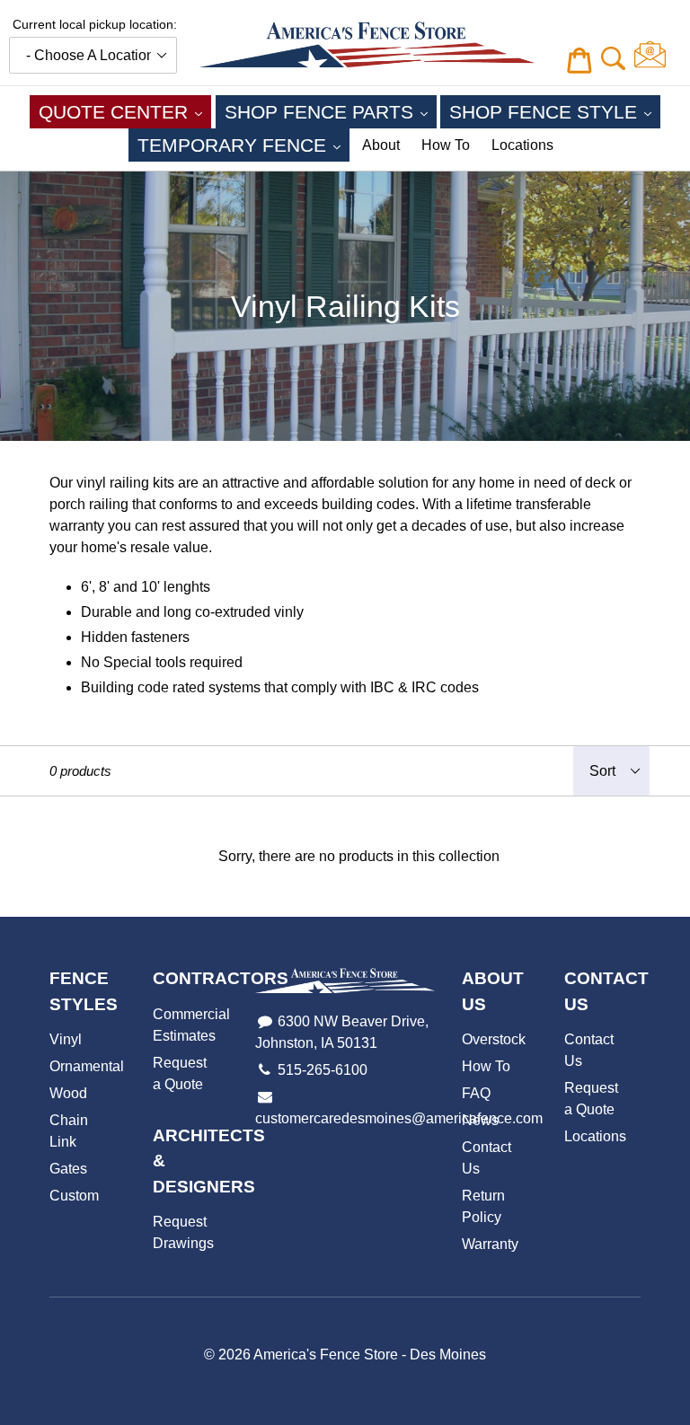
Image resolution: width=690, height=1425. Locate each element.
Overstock (494, 1039)
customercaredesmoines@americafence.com (399, 1118)
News (480, 1120)
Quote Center (125, 111)
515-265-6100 (322, 1070)
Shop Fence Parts (331, 111)
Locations (522, 145)
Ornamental (86, 1066)
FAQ (476, 1093)
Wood (68, 1093)
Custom (74, 1195)
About (381, 145)
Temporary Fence (243, 144)
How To (445, 145)
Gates (68, 1168)
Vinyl (65, 1039)
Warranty (490, 1244)
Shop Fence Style (554, 111)
